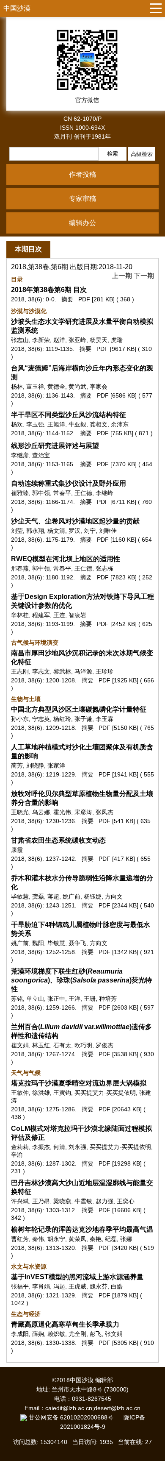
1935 (106, 1442)
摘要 (67, 299)
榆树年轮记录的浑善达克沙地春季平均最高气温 (82, 1229)
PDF (84, 299)
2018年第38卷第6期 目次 (49, 289)
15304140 (53, 1442)
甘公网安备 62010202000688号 (75, 1417)
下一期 (144, 275)
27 (148, 1442)
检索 (112, 153)
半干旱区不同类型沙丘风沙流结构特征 (68, 414)
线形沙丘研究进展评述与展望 (55, 445)
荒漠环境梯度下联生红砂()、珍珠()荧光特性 (81, 980)
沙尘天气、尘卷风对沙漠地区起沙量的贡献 (75, 521)
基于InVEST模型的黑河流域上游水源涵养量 (77, 1276)
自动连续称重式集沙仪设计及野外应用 (68, 483)
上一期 (123, 275)
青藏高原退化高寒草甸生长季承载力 (65, 1324)
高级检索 (142, 154)
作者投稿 (82, 174)
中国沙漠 (16, 8)
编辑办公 (82, 222)
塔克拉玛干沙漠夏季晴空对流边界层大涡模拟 (78, 1083)
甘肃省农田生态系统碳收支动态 (58, 840)
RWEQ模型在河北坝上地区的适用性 (65, 558)
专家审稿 (82, 198)
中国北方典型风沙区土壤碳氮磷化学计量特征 (78, 709)
